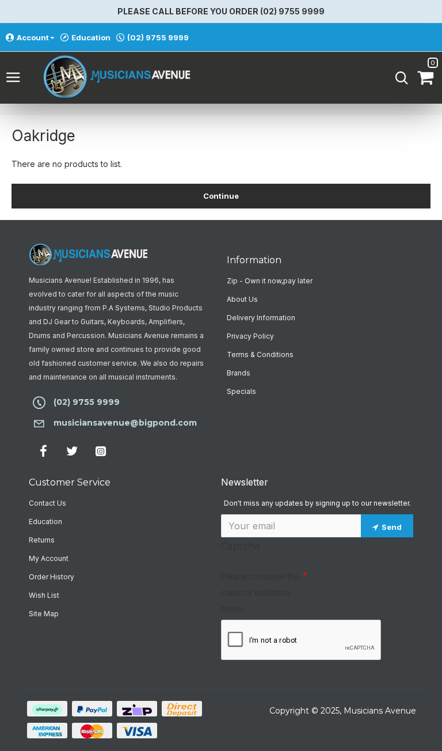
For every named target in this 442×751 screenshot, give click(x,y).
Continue (221, 195)
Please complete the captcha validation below (260, 592)
